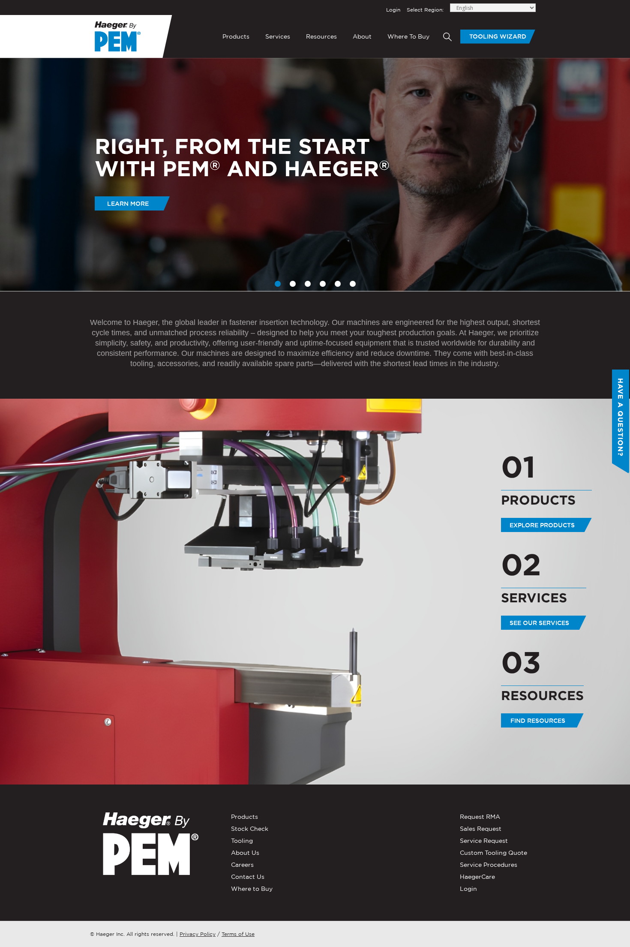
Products (235, 36)
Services (277, 36)
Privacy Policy (198, 934)
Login (393, 9)
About (362, 36)
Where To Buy (408, 36)
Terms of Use (238, 934)
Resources (321, 36)
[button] (613, 175)
